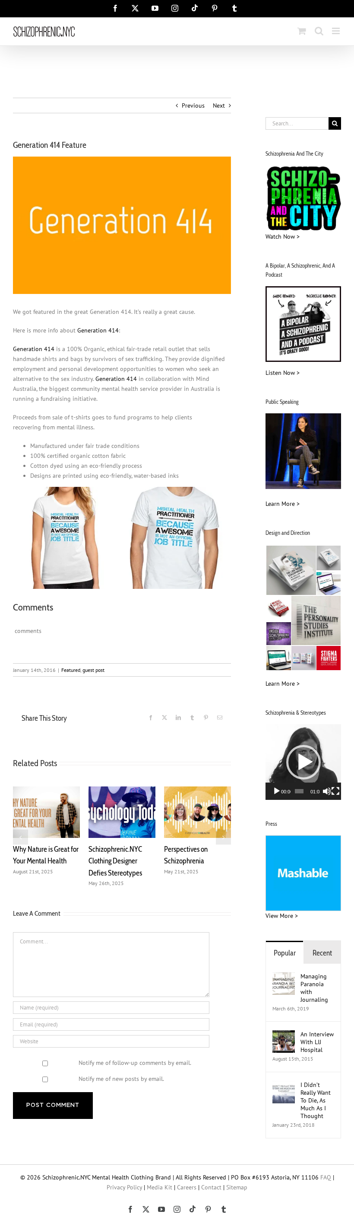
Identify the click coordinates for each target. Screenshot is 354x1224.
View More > (282, 916)
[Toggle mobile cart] (301, 30)
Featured (70, 670)
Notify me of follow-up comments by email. (135, 1063)
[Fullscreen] (335, 791)
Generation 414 (98, 330)
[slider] (299, 791)
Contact (211, 1187)
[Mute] (326, 791)
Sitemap (236, 1187)
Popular (285, 952)
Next (219, 105)
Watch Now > (283, 236)
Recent (322, 952)
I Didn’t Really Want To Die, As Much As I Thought (315, 1100)
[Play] (276, 791)
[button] (20, 836)
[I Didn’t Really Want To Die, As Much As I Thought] (283, 1086)
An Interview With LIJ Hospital (317, 1042)
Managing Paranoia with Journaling (315, 987)
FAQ (325, 1177)
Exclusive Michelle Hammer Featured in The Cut (139, 860)
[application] (303, 762)
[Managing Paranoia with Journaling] (283, 977)
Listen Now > (283, 373)
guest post (93, 670)
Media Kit (159, 1187)
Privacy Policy (124, 1187)
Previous (193, 105)
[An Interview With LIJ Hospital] (283, 1035)
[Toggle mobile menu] (336, 30)
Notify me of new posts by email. (121, 1079)
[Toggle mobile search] (319, 30)
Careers (186, 1187)
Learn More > (283, 504)
